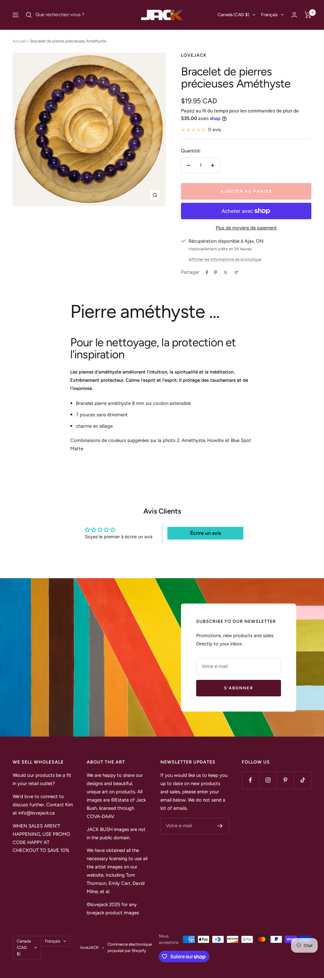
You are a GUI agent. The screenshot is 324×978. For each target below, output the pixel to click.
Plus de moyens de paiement (246, 228)
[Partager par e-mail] (236, 273)
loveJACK (194, 55)
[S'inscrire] (220, 826)
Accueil (19, 41)
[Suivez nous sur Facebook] (250, 780)
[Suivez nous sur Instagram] (268, 780)
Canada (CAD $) (233, 14)
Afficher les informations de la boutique (225, 259)
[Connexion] (294, 14)
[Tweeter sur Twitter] (225, 272)
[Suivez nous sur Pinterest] (285, 780)
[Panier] (308, 15)
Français (269, 14)
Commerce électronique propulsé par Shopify (130, 947)
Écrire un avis (205, 533)
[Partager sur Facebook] (207, 272)
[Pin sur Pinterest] (215, 272)
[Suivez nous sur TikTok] (302, 780)
